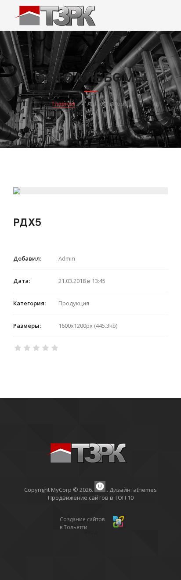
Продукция (73, 303)
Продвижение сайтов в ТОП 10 (91, 497)
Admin (66, 258)
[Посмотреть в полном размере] (90, 191)
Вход (90, 532)
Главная (63, 103)
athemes (145, 490)
